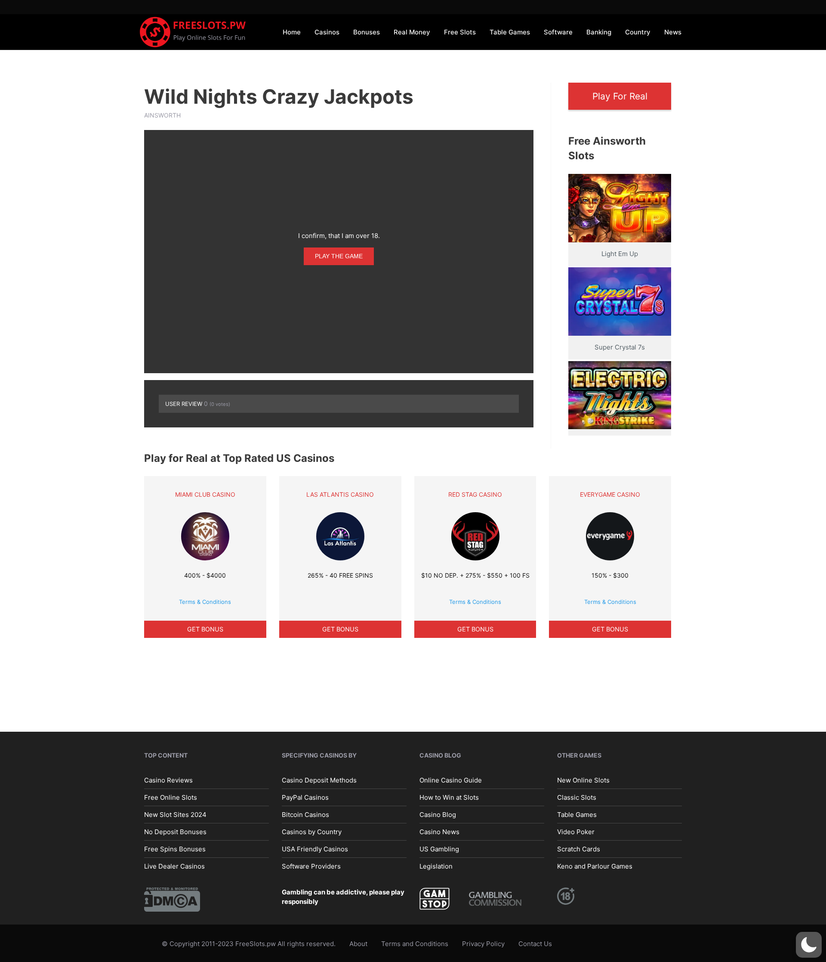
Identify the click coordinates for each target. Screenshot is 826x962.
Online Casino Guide (450, 780)
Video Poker (576, 832)
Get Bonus (205, 629)
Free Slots (460, 32)
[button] (809, 945)
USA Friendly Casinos (315, 849)
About (358, 944)
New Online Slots (583, 780)
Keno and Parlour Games (594, 866)
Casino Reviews (168, 780)
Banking (598, 32)
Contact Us (535, 944)
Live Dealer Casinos (174, 866)
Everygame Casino (610, 494)
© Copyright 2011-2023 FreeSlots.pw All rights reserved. (249, 944)
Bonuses (366, 32)
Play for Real (619, 96)
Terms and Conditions (414, 944)
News (672, 32)
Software (558, 32)
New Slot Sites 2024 (175, 814)
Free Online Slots (170, 797)
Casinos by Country (312, 832)
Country (637, 32)
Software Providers (311, 866)
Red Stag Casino (475, 494)
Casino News (439, 832)
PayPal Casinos (305, 797)
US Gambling (439, 849)
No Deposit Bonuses (175, 832)
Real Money (412, 32)
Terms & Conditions (205, 601)
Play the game (339, 256)
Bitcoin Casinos (305, 814)
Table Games (510, 32)
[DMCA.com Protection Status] (172, 899)
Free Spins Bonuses (175, 849)
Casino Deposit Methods (319, 780)
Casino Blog (437, 814)
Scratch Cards (578, 849)
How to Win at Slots (449, 797)
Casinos (326, 32)
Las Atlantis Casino (340, 494)
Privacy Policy (483, 944)
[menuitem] (292, 31)
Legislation (436, 866)
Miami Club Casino (205, 494)
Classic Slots (576, 797)
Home (292, 32)
